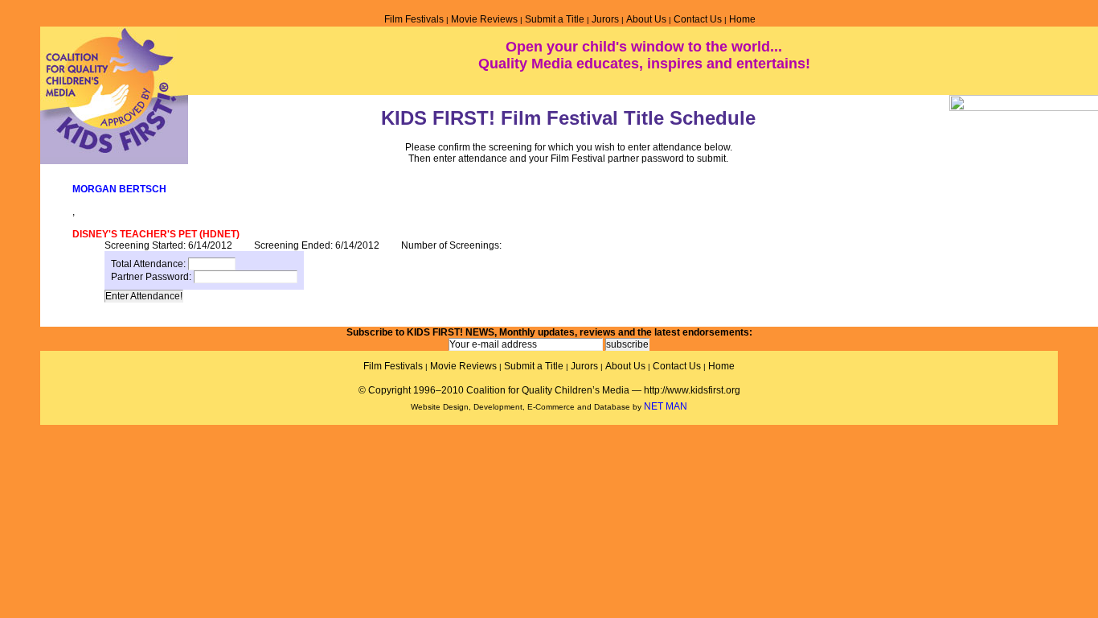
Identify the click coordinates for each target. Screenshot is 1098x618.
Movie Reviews (484, 19)
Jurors (605, 19)
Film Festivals (414, 19)
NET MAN (665, 406)
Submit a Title (554, 19)
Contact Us (698, 19)
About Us (646, 19)
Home (742, 19)
